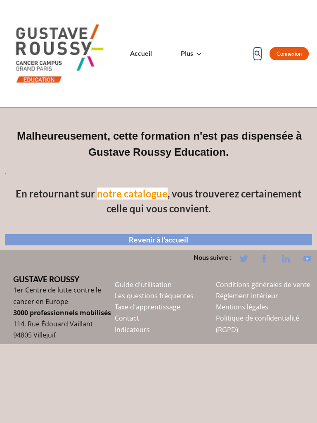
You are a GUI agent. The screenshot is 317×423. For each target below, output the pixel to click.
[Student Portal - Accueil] (59, 53)
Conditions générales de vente (263, 284)
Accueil (141, 53)
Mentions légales (242, 306)
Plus (187, 53)
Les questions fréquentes (154, 295)
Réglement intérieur (247, 295)
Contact (127, 318)
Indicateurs (132, 329)
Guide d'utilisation (143, 284)
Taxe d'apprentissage (147, 306)
